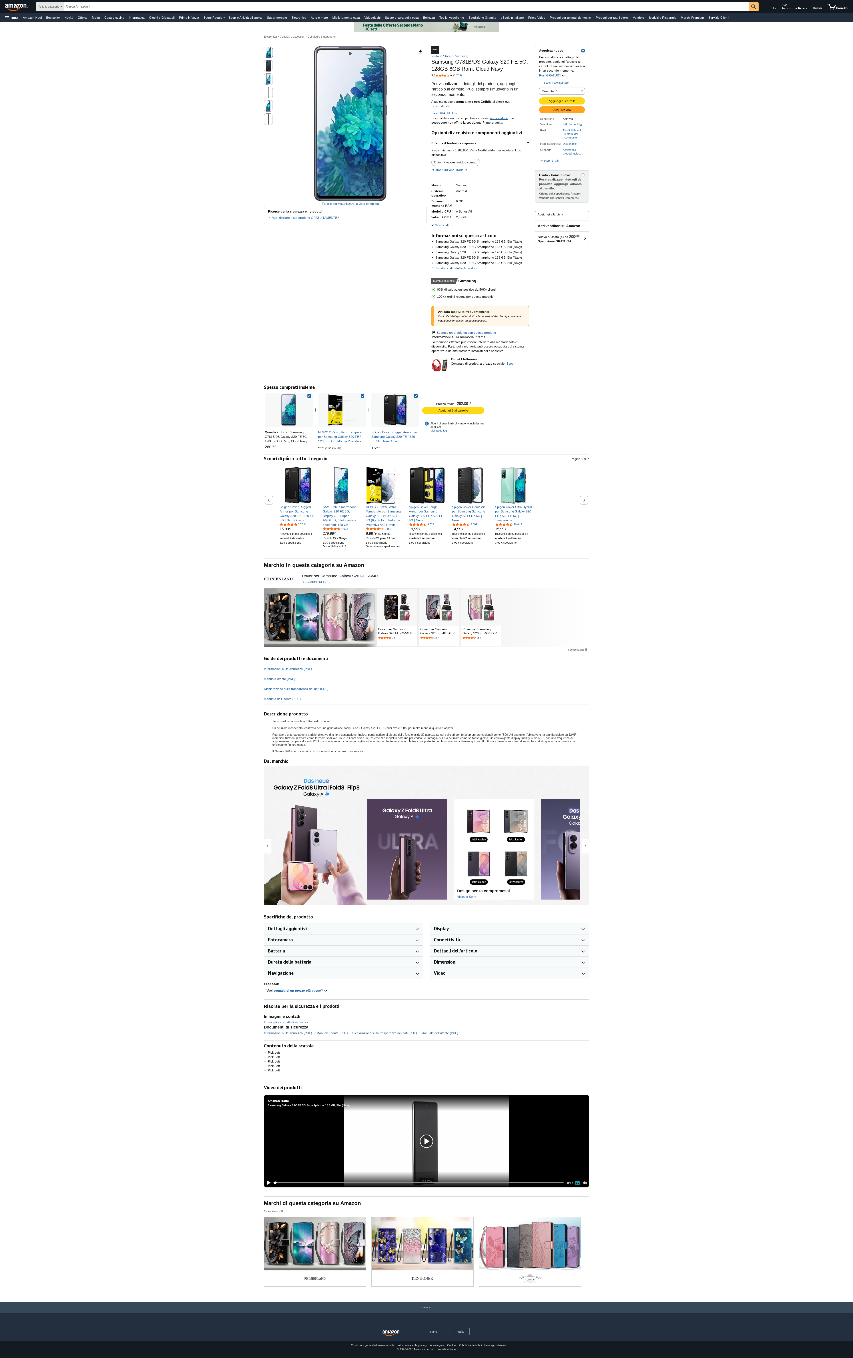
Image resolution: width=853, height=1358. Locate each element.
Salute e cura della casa (402, 17)
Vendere (639, 17)
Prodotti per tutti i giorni (612, 17)
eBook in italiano (512, 17)
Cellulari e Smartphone (322, 36)
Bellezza (429, 17)
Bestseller (53, 17)
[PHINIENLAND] (278, 579)
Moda (96, 17)
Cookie (451, 1345)
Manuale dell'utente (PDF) (282, 699)
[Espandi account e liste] (806, 8)
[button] (11, 17)
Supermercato (277, 17)
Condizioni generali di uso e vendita (373, 1345)
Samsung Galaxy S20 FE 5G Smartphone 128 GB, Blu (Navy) (309, 1105)
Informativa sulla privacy (412, 1345)
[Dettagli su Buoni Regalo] (224, 17)
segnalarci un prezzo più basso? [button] (298, 990)
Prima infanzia (189, 17)
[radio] (268, 52)
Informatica (137, 17)
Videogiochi (372, 17)
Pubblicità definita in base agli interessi (482, 1345)
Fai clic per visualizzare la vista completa (350, 203)
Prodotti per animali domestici (570, 17)
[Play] (267, 1183)
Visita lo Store (466, 896)
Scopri (510, 363)
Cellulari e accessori (292, 36)
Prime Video (536, 17)
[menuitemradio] (577, 1183)
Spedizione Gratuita (482, 17)
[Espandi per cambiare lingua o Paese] (776, 8)
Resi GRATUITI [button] (550, 75)
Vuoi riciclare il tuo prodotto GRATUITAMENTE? (305, 217)
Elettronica (298, 17)
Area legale (437, 1345)
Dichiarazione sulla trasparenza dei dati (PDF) (296, 689)
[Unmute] (585, 1182)
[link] (342, 410)
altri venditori (499, 118)
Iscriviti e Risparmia (662, 17)
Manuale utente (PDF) (279, 679)
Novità (68, 17)
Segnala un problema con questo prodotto (466, 332)
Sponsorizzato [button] (576, 649)
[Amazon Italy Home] (391, 1333)
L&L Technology (572, 124)
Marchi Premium (692, 17)
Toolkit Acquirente (451, 17)
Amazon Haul (32, 17)
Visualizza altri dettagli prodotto (456, 268)
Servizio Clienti (718, 17)
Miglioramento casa (346, 17)
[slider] (418, 1182)
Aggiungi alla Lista (550, 214)
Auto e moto (319, 17)
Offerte (83, 17)
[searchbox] (406, 6)
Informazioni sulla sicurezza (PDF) (288, 669)
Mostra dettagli (439, 430)
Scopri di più (440, 106)
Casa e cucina (114, 17)
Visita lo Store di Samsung (449, 56)
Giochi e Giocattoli (162, 17)
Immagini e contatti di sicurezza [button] (286, 1022)
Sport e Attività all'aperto (246, 17)
